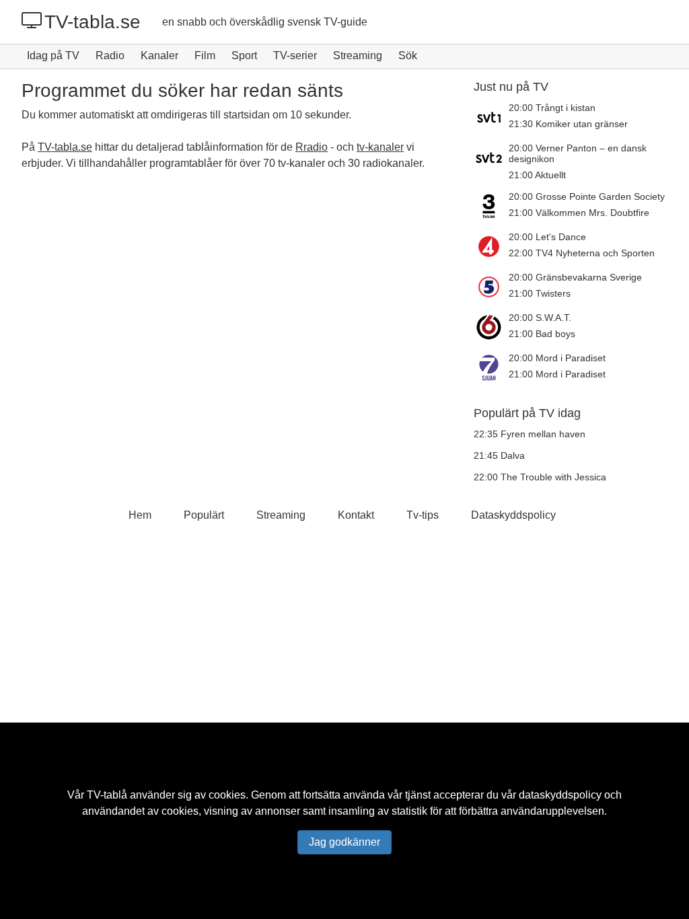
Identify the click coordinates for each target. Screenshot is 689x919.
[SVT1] (491, 117)
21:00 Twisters (540, 293)
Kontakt (356, 515)
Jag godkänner (344, 842)
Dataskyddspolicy (513, 515)
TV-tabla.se (92, 21)
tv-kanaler (380, 147)
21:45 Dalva (499, 455)
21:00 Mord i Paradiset (557, 374)
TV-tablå (107, 795)
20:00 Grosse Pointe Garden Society (587, 196)
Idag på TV (53, 55)
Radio (110, 55)
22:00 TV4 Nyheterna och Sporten (582, 253)
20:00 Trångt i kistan (552, 107)
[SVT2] (491, 161)
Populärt (204, 515)
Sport (244, 55)
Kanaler (159, 55)
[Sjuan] (491, 367)
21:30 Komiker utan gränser (568, 123)
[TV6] (491, 326)
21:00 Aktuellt (537, 175)
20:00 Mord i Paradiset (557, 358)
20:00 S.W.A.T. (540, 317)
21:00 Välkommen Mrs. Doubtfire (579, 212)
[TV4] (491, 246)
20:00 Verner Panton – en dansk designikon (578, 153)
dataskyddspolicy (560, 795)
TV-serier (295, 55)
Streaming (357, 55)
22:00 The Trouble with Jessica (540, 477)
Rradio (311, 147)
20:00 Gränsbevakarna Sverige (575, 277)
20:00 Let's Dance (547, 236)
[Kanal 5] (491, 286)
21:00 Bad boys (542, 333)
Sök (407, 55)
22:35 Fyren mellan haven (529, 434)
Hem (140, 515)
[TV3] (491, 205)
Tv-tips (422, 515)
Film (204, 55)
